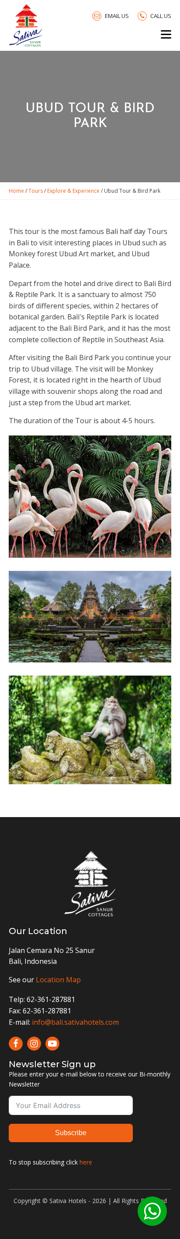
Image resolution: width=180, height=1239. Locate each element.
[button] (110, 15)
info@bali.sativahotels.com (75, 1022)
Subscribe (71, 1132)
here (86, 1162)
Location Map (58, 979)
